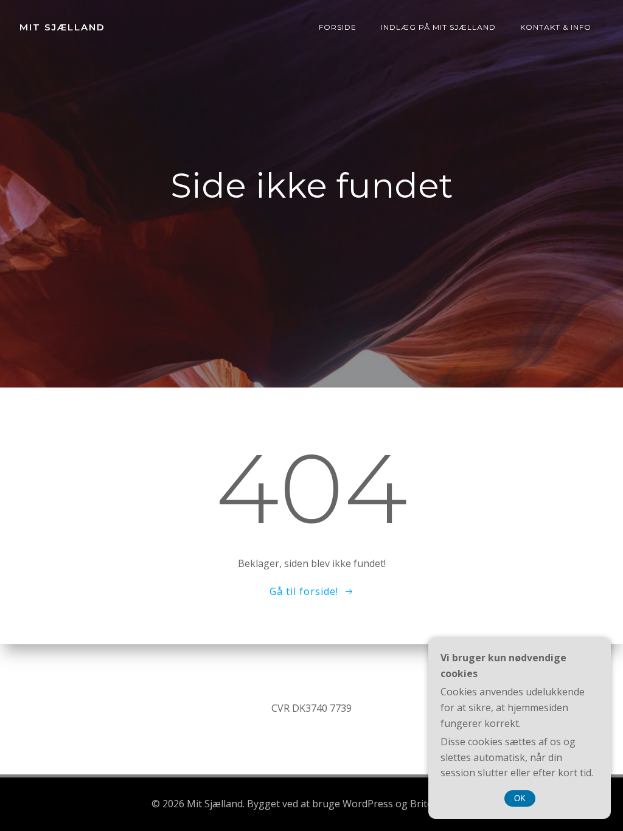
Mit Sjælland (62, 27)
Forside (338, 27)
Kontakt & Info (555, 27)
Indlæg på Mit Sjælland (438, 27)
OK (520, 798)
